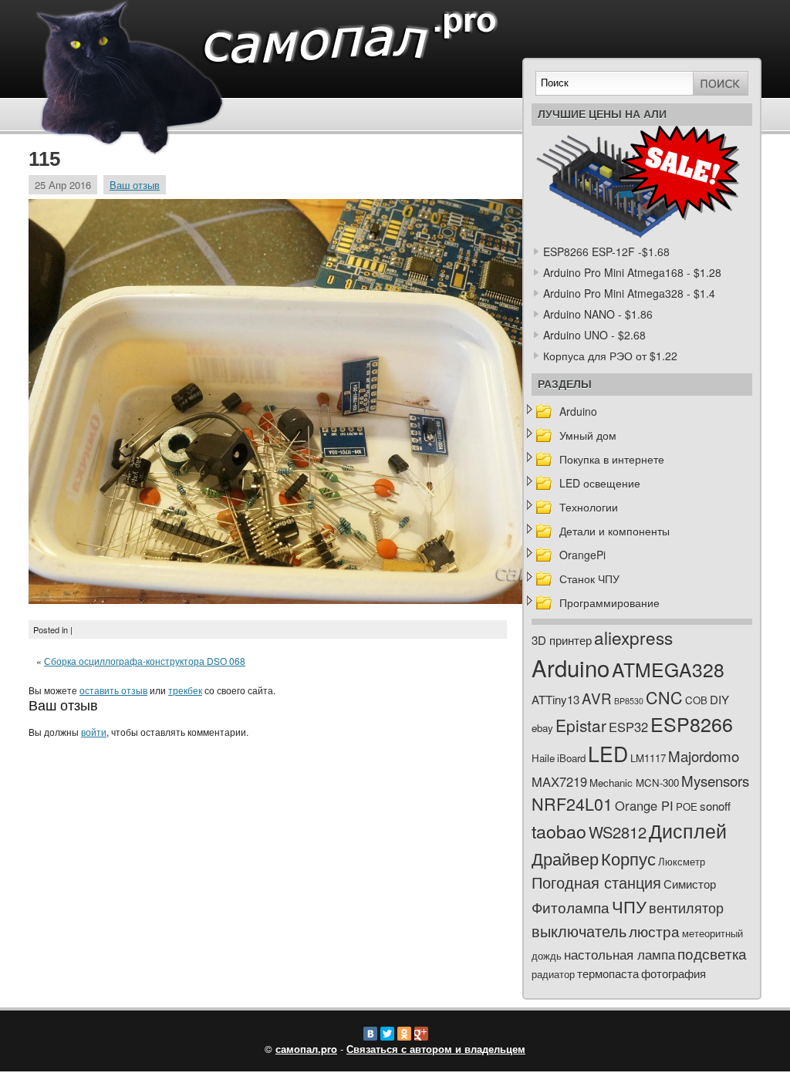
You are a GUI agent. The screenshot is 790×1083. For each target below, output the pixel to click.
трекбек (185, 690)
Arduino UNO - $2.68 (594, 334)
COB (696, 700)
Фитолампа (570, 906)
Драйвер (565, 858)
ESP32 (628, 726)
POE (686, 806)
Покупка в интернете (611, 459)
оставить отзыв (113, 690)
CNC (664, 697)
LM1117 (648, 758)
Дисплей (688, 830)
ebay (542, 727)
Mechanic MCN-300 (634, 782)
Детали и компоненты (614, 530)
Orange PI (644, 805)
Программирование (609, 602)
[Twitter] (387, 1034)
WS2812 (618, 832)
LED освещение (599, 483)
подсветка (712, 953)
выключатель (579, 930)
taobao (559, 831)
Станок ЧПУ (589, 578)
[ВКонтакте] (370, 1034)
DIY (719, 699)
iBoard (571, 758)
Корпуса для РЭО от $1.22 (610, 355)
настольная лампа (619, 954)
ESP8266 (691, 723)
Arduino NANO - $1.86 (598, 314)
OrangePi (582, 554)
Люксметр (681, 861)
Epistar (580, 725)
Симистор (689, 884)
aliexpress (633, 637)
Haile (543, 758)
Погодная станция (596, 882)
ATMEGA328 (668, 669)
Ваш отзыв (135, 184)
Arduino (578, 411)
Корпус (628, 858)
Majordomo (703, 755)
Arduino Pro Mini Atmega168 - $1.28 (632, 272)
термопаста (608, 973)
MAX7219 (559, 781)
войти (93, 731)
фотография (673, 973)
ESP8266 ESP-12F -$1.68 (606, 251)
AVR (597, 697)
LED (608, 753)
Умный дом (587, 435)
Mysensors (715, 780)
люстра (654, 930)
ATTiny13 (555, 699)
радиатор (553, 974)
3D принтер (562, 640)
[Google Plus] (421, 1034)
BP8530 (628, 701)
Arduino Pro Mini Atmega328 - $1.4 (629, 293)
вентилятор (686, 907)
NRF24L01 (572, 803)
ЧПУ (629, 906)
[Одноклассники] (404, 1034)
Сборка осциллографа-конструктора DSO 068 (144, 660)
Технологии (588, 507)
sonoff (715, 806)
